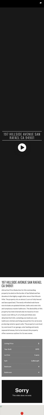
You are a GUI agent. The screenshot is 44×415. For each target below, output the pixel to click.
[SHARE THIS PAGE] (40, 3)
